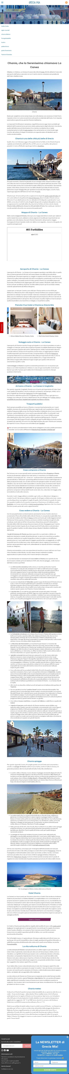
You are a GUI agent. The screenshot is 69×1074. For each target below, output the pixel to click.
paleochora (5, 46)
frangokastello (6, 38)
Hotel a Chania (34, 919)
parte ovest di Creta (51, 196)
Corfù (38, 191)
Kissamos (52, 850)
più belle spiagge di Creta (41, 845)
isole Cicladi (42, 393)
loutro (3, 42)
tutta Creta (5, 26)
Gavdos (41, 423)
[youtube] (7, 1050)
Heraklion (41, 146)
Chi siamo (4, 1059)
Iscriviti (27, 1046)
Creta (42, 72)
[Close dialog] (67, 1037)
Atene (31, 518)
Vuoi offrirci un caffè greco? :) (11, 1063)
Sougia (24, 857)
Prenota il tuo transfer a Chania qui (43, 429)
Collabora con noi (7, 1069)
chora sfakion (5, 34)
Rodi (22, 189)
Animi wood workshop (36, 504)
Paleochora (17, 857)
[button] (9, 324)
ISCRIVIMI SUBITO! (50, 1070)
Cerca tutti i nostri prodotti (10, 1061)
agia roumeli (5, 30)
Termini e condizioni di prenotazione (13, 1057)
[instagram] (2, 1050)
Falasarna (54, 353)
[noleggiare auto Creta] (34, 384)
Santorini (29, 393)
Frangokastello (12, 944)
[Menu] (2, 3)
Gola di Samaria (34, 198)
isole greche (28, 130)
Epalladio (10, 504)
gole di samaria (6, 50)
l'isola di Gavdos (6, 54)
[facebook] (5, 1050)
